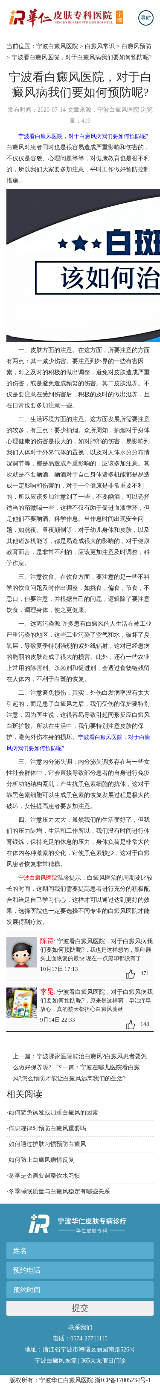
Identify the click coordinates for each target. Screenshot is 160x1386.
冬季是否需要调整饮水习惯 (44, 1175)
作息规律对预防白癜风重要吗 (47, 1128)
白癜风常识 (100, 46)
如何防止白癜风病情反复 (41, 1160)
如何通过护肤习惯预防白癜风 (47, 1144)
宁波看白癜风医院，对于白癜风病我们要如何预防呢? (81, 57)
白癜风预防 (136, 46)
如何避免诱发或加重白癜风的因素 (53, 1112)
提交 (80, 1308)
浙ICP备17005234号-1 (123, 1380)
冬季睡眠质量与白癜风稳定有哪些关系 (59, 1191)
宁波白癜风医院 (57, 46)
